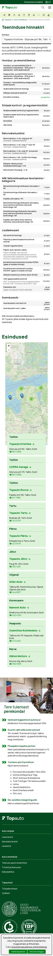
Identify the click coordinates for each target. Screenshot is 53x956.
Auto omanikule (20, 20)
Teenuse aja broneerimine (14, 863)
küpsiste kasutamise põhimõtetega (29, 946)
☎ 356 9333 (15, 664)
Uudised (6, 893)
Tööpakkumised (9, 888)
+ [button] (9, 345)
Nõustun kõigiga (36, 951)
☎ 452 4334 (15, 615)
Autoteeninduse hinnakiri (39, 20)
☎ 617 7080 (14, 497)
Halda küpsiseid (18, 951)
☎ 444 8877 (15, 592)
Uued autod (7, 837)
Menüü (48, 7)
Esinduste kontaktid (33, 2)
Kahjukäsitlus (8, 872)
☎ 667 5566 (15, 474)
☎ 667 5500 (15, 451)
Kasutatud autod (9, 841)
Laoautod (6, 846)
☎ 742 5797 (15, 520)
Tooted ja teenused (11, 867)
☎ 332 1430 (14, 566)
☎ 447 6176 (15, 543)
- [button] (9, 350)
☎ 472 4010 (15, 641)
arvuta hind (45, 97)
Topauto (8, 20)
